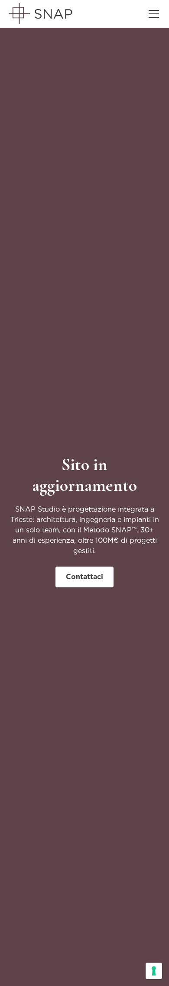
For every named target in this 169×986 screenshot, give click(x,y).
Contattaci (84, 577)
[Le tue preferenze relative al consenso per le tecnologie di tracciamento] (154, 971)
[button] (152, 13)
